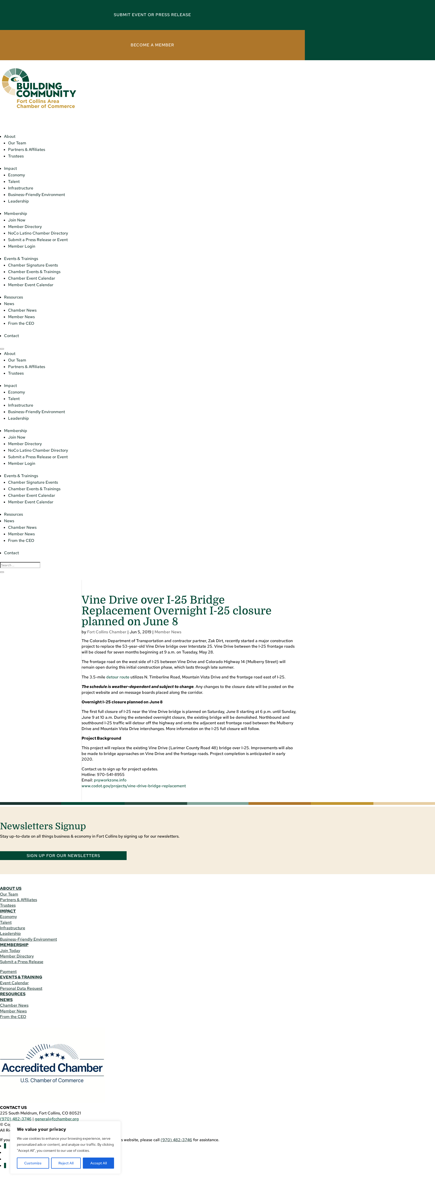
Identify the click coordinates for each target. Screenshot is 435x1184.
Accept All (98, 1163)
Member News (21, 316)
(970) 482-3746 (15, 1119)
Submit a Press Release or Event (38, 239)
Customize (33, 1163)
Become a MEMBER (152, 45)
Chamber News (22, 310)
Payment (8, 971)
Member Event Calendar (30, 284)
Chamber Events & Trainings (34, 271)
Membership (15, 213)
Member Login (21, 246)
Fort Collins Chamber (106, 632)
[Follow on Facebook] (5, 1145)
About (9, 136)
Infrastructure (20, 188)
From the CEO (21, 323)
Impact (10, 168)
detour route (117, 677)
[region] (65, 1147)
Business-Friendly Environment (36, 194)
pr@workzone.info (110, 780)
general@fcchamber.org (57, 1119)
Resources (13, 297)
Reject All (66, 1163)
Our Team (17, 143)
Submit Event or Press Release (152, 14)
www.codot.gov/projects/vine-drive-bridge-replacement (134, 785)
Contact (11, 335)
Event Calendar (14, 982)
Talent (14, 181)
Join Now (16, 220)
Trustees (16, 156)
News (9, 303)
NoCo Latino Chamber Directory (38, 233)
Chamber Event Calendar (31, 278)
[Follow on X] (5, 1165)
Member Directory (25, 226)
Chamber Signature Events (33, 265)
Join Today (10, 950)
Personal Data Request (21, 988)
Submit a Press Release (21, 961)
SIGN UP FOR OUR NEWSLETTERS (63, 855)
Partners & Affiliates (26, 149)
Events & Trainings (21, 258)
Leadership (18, 201)
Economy (16, 175)
